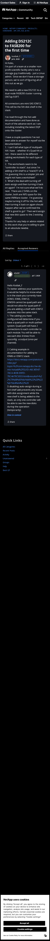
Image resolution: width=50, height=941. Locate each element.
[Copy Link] (23, 59)
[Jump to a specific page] (43, 266)
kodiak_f (16, 56)
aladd (16, 273)
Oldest (16, 260)
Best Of (6, 470)
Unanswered (25, 458)
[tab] (8, 248)
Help (5, 466)
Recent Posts (9, 450)
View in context (14, 415)
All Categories (9, 446)
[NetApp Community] (17, 10)
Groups (6, 462)
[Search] (45, 10)
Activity (6, 454)
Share (9, 235)
